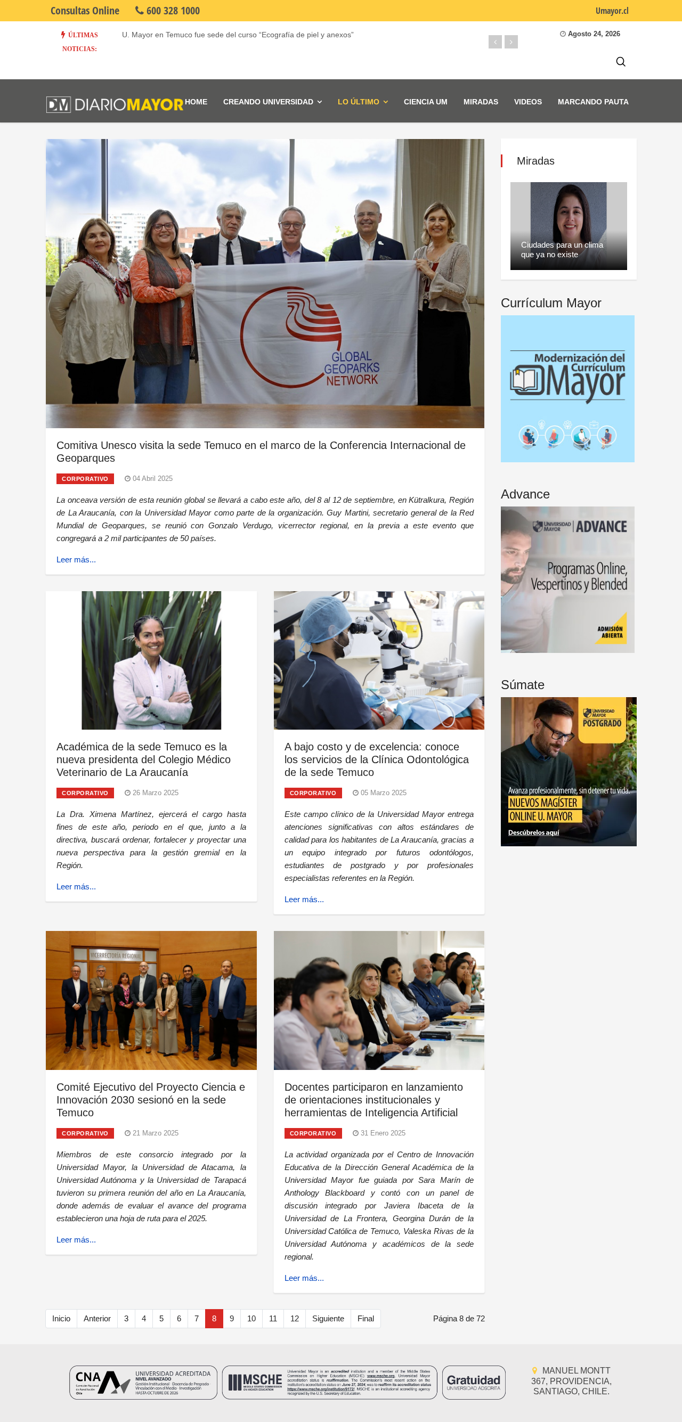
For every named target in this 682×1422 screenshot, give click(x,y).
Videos (528, 101)
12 (294, 1318)
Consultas (85, 10)
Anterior (97, 1318)
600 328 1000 (172, 10)
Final (366, 1318)
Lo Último (358, 101)
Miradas (481, 101)
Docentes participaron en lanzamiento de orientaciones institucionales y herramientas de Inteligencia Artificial (374, 1099)
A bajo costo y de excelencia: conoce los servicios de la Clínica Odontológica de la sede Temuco (377, 759)
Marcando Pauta (593, 101)
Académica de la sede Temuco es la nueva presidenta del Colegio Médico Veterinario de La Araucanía (143, 759)
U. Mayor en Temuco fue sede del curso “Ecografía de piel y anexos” (238, 34)
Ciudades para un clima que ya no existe (562, 249)
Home (196, 101)
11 (273, 1318)
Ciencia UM (426, 101)
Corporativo (85, 479)
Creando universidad (268, 101)
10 (251, 1318)
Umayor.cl (612, 11)
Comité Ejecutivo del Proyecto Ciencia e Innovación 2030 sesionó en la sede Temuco (150, 1099)
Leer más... (76, 559)
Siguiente (328, 1318)
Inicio (61, 1318)
